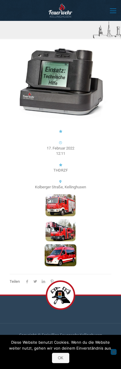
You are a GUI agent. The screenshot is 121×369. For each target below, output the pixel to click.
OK (60, 358)
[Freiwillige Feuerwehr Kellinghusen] (60, 10)
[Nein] (114, 352)
